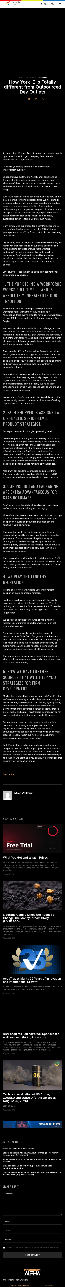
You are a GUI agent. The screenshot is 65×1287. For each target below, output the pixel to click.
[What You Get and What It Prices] (32, 838)
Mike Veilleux (23, 793)
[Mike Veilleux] (7, 795)
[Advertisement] (32, 45)
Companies (42, 77)
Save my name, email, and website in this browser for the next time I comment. (33, 1247)
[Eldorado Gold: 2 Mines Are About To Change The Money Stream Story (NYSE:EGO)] (32, 895)
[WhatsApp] (43, 99)
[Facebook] (22, 99)
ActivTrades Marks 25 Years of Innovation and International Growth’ (32, 980)
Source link (8, 774)
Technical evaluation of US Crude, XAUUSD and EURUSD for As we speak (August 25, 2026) (29, 1098)
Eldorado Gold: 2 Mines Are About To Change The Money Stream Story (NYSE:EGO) (28, 918)
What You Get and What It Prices (25, 857)
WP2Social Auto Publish (20, 1285)
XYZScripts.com (47, 1285)
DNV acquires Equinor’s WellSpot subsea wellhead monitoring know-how (31, 1035)
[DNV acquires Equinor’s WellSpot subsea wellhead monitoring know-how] (32, 1014)
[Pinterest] (36, 99)
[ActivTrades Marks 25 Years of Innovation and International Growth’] (32, 959)
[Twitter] (29, 99)
